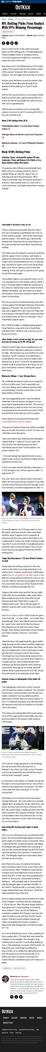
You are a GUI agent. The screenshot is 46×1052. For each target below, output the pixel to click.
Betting (10, 19)
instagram (12, 997)
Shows (38, 13)
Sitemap (18, 1033)
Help (37, 1029)
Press (12, 1033)
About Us (5, 1033)
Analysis (22, 13)
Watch (30, 13)
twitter (16, 997)
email (21, 997)
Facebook (3, 43)
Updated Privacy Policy (26, 1029)
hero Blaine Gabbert (16, 615)
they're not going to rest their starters (24, 575)
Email (12, 43)
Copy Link (16, 43)
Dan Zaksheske (8, 32)
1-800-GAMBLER (33, 1042)
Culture (13, 13)
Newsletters (8, 1022)
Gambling (7, 968)
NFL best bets (20, 968)
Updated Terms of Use (9, 1029)
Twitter (7, 43)
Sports (5, 13)
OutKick (23, 7)
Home (4, 19)
